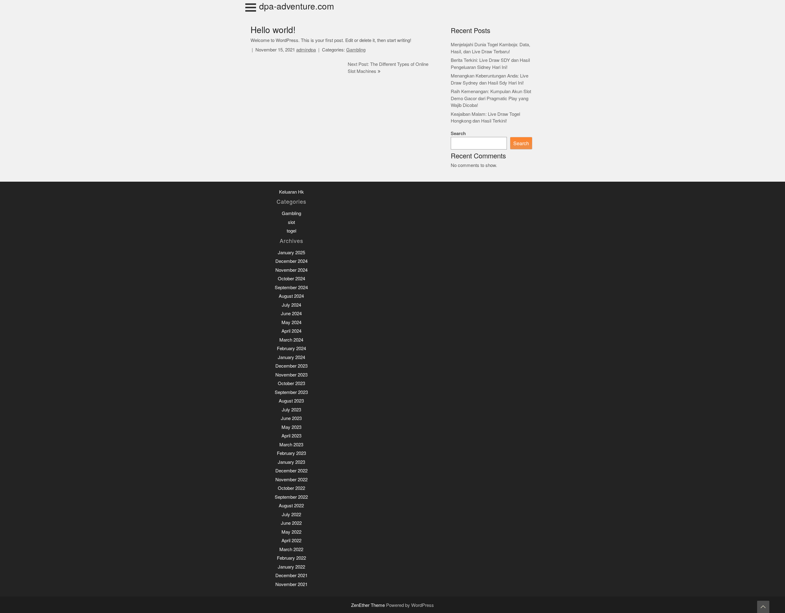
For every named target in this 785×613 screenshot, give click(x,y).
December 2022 (291, 471)
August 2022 (291, 506)
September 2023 (291, 392)
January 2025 (291, 252)
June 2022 (291, 523)
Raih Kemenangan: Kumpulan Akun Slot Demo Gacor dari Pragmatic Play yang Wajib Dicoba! (491, 98)
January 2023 (291, 462)
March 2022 (291, 549)
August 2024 (291, 296)
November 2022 (291, 479)
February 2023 (291, 453)
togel (291, 231)
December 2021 (291, 575)
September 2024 (291, 287)
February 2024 (291, 348)
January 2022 (291, 567)
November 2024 (291, 270)
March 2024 (291, 340)
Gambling (356, 50)
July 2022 (291, 514)
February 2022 (291, 558)
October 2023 (291, 383)
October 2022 (291, 488)
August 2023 (291, 401)
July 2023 (291, 410)
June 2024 (291, 313)
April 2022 (291, 540)
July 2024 (291, 305)
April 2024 (291, 331)
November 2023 (291, 375)
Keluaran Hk (291, 192)
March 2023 (291, 445)
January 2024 (291, 357)
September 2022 (291, 497)
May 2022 (291, 532)
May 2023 (291, 427)
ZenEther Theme (368, 605)
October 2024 (291, 279)
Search (458, 133)
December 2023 (291, 366)
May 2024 (291, 322)
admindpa (306, 50)
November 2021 (291, 584)
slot (291, 222)
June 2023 (291, 418)
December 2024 (291, 261)
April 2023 (291, 436)
